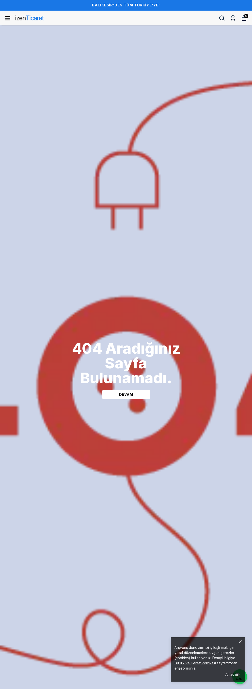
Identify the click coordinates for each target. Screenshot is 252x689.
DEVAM (126, 394)
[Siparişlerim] (233, 18)
